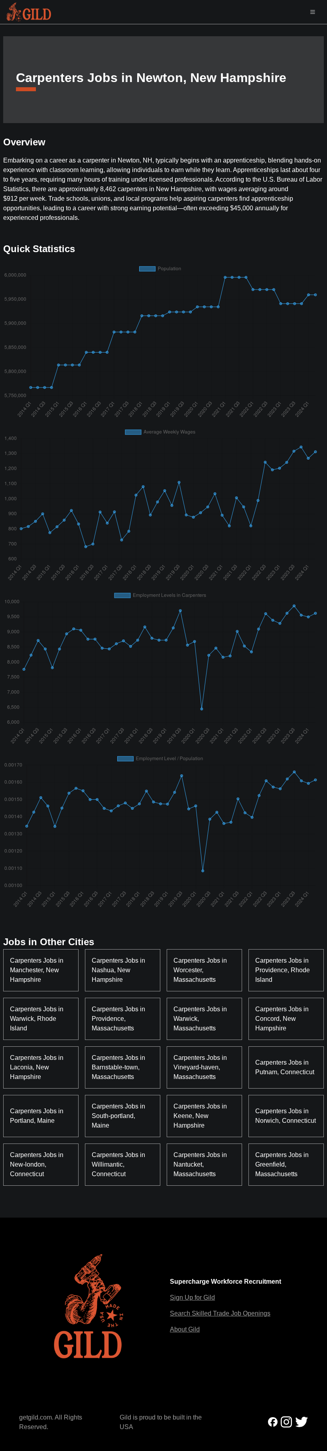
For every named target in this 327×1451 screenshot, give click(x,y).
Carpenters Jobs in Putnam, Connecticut (284, 1067)
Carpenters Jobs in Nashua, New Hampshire (119, 970)
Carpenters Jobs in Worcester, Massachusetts (201, 970)
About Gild (185, 1329)
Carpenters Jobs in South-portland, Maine (119, 1116)
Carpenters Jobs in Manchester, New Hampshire (37, 970)
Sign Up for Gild (192, 1297)
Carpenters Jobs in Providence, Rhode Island (283, 970)
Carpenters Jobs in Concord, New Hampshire (282, 1019)
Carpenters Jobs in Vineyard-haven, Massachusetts (201, 1067)
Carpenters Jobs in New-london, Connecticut (37, 1164)
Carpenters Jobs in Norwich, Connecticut (285, 1116)
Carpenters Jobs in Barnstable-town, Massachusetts (119, 1067)
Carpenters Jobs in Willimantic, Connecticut (119, 1164)
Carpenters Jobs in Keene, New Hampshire (201, 1116)
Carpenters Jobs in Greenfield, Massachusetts (282, 1164)
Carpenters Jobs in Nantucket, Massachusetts (201, 1164)
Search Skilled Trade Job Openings (220, 1313)
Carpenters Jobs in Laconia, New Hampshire (37, 1067)
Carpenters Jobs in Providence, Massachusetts (119, 1019)
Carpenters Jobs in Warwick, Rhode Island (37, 1019)
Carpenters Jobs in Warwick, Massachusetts (201, 1019)
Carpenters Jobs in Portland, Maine (37, 1116)
